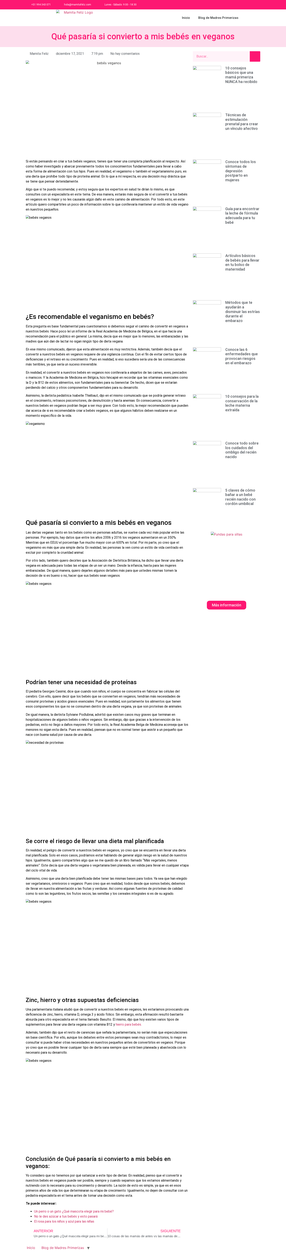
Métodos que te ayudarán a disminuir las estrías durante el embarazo (242, 311)
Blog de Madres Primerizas (218, 18)
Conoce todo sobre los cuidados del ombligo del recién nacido (242, 450)
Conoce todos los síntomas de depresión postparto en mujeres (240, 171)
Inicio (186, 18)
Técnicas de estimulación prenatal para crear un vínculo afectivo (241, 122)
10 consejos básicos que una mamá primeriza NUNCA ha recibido (241, 75)
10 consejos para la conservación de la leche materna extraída (242, 403)
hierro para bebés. (129, 1024)
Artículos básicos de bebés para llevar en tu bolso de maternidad (242, 262)
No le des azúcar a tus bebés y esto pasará (66, 1216)
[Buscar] (255, 56)
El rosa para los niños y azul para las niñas (64, 1221)
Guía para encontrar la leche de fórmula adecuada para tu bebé (242, 216)
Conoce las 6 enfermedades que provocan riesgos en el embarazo (241, 356)
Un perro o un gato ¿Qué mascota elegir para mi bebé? (74, 1211)
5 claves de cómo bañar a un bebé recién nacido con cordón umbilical (240, 497)
